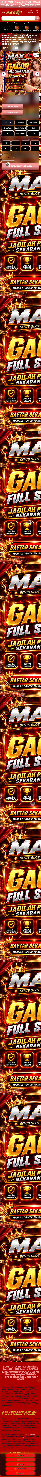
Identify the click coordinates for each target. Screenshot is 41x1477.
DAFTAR (21, 1464)
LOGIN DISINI (13, 112)
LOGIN (21, 1460)
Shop (3, 12)
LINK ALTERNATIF (21, 1468)
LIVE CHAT (21, 1472)
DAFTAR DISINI (12, 106)
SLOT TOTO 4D (30, 1434)
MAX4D (21, 1438)
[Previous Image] (4, 74)
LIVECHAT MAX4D (20, 166)
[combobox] (18, 18)
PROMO (21, 1456)
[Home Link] (14, 12)
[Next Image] (37, 74)
